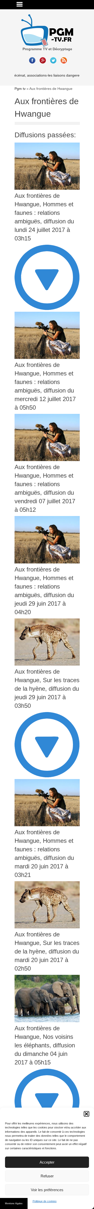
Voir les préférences (47, 1190)
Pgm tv (20, 89)
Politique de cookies (45, 1201)
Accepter (47, 1162)
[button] (86, 1113)
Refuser (47, 1176)
